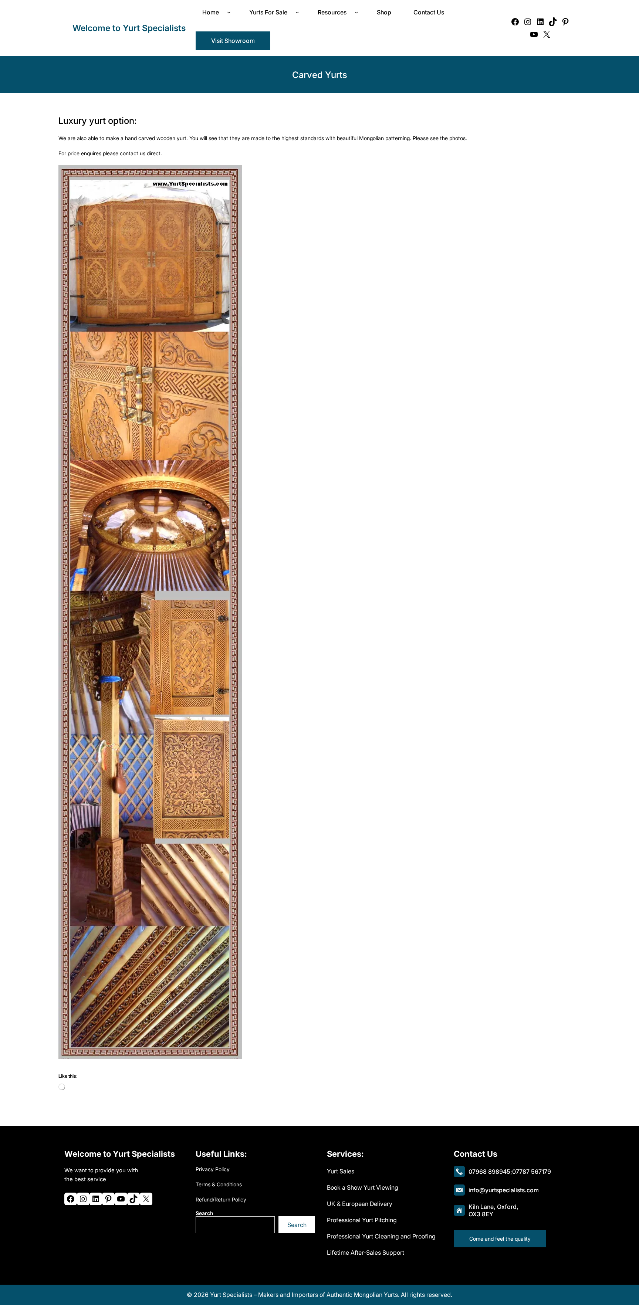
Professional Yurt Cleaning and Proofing (381, 1236)
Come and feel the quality (500, 1238)
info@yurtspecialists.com (504, 1190)
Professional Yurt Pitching (362, 1220)
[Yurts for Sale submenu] (298, 12)
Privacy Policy (213, 1169)
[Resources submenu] (358, 12)
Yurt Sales (340, 1171)
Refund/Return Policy (221, 1199)
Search (204, 1213)
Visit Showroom (233, 40)
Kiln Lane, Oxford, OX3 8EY (493, 1210)
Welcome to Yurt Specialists (129, 28)
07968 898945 (489, 1171)
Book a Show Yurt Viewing (362, 1187)
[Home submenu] (230, 12)
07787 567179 (531, 1171)
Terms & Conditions (219, 1184)
